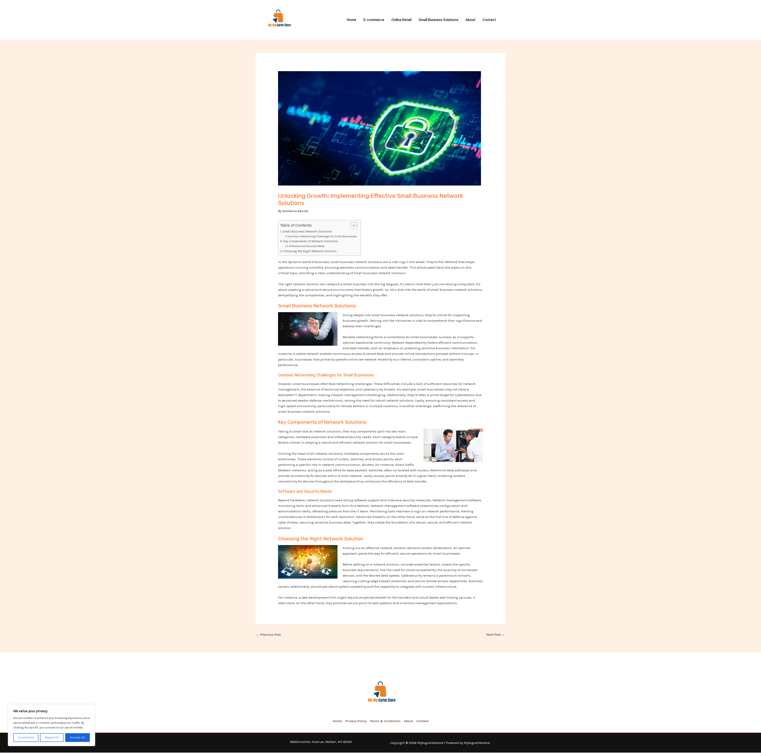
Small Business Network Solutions (307, 231)
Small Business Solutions (438, 20)
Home (351, 20)
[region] (51, 725)
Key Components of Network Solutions (310, 241)
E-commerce (373, 20)
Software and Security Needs (307, 246)
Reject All (52, 737)
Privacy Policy (355, 721)
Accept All (77, 737)
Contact (489, 20)
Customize (26, 737)
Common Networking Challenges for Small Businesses (322, 236)
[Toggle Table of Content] (352, 225)
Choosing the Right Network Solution (310, 251)
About (470, 20)
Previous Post (268, 634)
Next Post (495, 634)
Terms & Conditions (385, 721)
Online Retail (401, 20)
